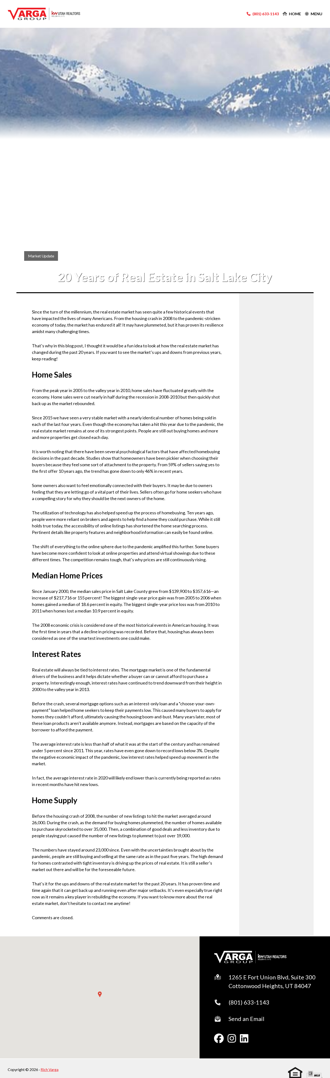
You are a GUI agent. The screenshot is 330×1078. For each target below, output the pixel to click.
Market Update (41, 256)
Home (295, 14)
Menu (316, 14)
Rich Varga (49, 1069)
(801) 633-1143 (249, 1002)
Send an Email (246, 1018)
